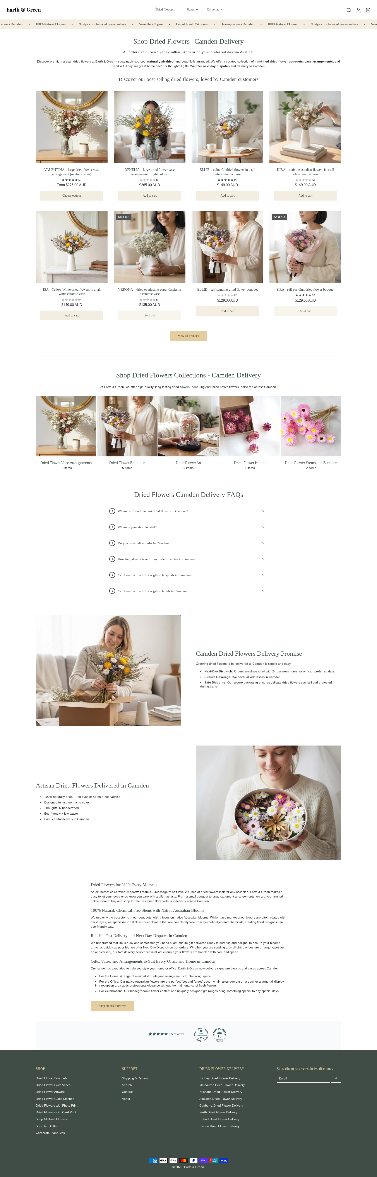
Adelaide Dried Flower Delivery (220, 1098)
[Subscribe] (336, 1078)
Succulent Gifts (46, 1126)
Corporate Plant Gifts (50, 1133)
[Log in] (358, 9)
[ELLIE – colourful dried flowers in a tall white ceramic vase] (227, 127)
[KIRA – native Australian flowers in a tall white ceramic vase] (305, 127)
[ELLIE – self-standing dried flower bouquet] (227, 247)
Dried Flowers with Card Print (56, 1112)
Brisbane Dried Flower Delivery (220, 1091)
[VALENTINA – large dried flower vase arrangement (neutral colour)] (72, 127)
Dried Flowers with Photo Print (56, 1105)
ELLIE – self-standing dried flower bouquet (227, 289)
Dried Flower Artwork (50, 1091)
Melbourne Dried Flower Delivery (222, 1085)
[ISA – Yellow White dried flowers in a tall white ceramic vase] (72, 247)
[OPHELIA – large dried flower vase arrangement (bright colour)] (149, 127)
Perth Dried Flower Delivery (218, 1112)
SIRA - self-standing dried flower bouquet (305, 289)
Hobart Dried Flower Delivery (219, 1119)
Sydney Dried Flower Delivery (219, 1078)
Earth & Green (105, 61)
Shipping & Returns (135, 1078)
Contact (127, 1091)
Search (127, 1085)
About (126, 1098)
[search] (348, 9)
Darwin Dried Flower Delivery (219, 1126)
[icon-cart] (368, 9)
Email (283, 1078)
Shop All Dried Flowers (51, 1119)
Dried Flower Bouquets (51, 1078)
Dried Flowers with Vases (53, 1085)
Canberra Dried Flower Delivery (221, 1105)
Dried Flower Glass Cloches (55, 1098)
